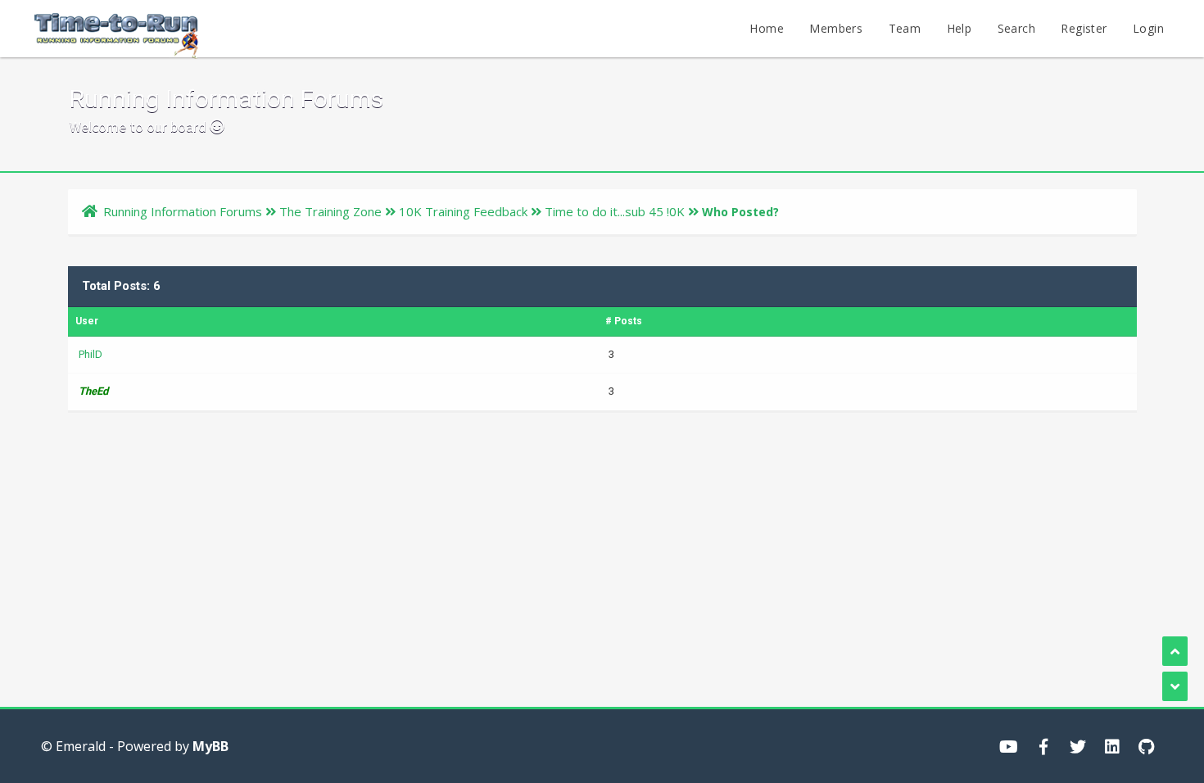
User (86, 321)
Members (835, 28)
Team (905, 28)
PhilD (90, 354)
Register (1084, 28)
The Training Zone (330, 211)
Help (959, 28)
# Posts (623, 321)
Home (766, 28)
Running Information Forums (182, 211)
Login (1148, 28)
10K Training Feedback (463, 211)
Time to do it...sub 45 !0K (615, 211)
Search (1016, 28)
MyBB (210, 746)
